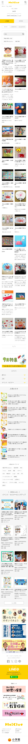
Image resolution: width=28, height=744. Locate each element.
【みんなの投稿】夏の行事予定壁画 (7, 140)
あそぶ (4, 375)
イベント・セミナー (8, 382)
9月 (22, 473)
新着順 (21, 21)
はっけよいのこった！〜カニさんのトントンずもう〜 (20, 277)
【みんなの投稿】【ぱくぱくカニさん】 (7, 229)
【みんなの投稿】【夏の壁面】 (20, 183)
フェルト (4, 470)
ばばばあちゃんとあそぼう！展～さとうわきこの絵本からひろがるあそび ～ (7, 539)
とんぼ (13, 473)
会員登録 (17, 730)
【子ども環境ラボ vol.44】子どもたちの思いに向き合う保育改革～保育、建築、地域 (7, 565)
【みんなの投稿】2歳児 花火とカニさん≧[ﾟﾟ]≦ (7, 117)
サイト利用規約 (5, 732)
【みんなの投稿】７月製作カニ (7, 204)
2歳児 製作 (17, 41)
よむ (3, 378)
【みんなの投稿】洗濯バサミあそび (20, 117)
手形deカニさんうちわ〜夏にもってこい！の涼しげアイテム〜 (7, 278)
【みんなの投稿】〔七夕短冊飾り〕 (7, 161)
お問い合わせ (18, 729)
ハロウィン (19, 470)
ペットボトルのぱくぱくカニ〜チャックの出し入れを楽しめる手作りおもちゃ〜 (7, 91)
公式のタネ (13, 26)
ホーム (3, 6)
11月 (4, 473)
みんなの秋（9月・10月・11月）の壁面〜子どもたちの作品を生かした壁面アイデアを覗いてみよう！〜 (17, 409)
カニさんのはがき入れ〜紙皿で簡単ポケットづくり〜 (20, 332)
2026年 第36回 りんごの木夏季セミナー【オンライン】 (21, 590)
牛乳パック (5, 482)
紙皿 (14, 470)
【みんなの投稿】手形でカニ (20, 229)
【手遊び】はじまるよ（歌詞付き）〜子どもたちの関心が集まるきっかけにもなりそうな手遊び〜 (7, 62)
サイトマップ (18, 732)
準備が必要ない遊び (8, 38)
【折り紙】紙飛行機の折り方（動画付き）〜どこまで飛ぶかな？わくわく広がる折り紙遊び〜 (17, 436)
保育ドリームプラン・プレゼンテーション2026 (21, 564)
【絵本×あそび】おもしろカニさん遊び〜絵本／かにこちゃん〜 (7, 305)
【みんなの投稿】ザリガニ (20, 89)
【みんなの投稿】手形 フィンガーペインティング (20, 305)
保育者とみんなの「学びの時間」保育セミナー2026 (21, 512)
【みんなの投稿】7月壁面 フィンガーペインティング (7, 332)
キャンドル (21, 482)
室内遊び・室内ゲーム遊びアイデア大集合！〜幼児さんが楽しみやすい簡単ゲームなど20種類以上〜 (17, 416)
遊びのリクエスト (6, 730)
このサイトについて (6, 729)
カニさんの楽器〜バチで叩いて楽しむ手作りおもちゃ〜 (20, 62)
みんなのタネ (22, 26)
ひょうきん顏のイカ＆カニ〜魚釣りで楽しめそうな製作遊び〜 (20, 250)
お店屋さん (17, 479)
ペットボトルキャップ (7, 476)
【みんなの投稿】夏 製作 (7, 249)
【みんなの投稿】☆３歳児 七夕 (20, 140)
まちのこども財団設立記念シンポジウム (21, 538)
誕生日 (4, 485)
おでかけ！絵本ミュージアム (7, 589)
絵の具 (9, 470)
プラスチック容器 (13, 482)
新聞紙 (15, 476)
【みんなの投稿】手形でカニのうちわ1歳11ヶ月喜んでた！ (20, 205)
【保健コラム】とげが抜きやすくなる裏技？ (17, 429)
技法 (21, 467)
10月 (18, 473)
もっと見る (14, 603)
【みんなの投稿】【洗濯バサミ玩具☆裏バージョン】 (20, 161)
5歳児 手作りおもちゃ (8, 41)
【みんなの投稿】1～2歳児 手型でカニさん (7, 183)
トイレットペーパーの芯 (8, 479)
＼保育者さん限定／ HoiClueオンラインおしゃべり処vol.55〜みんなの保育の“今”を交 (7, 514)
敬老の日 (8, 473)
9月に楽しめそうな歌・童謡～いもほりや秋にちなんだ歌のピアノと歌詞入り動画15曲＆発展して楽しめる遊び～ (17, 402)
